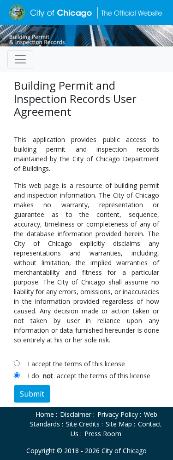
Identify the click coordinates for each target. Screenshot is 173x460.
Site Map (119, 424)
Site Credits (83, 424)
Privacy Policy (117, 414)
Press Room (102, 433)
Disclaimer (75, 414)
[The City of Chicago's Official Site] (86, 34)
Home (45, 414)
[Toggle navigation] (20, 59)
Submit (32, 394)
